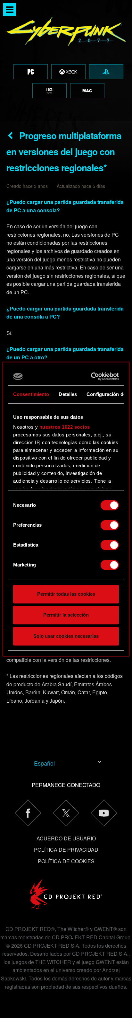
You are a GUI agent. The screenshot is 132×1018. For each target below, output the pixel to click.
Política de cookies (66, 861)
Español (44, 763)
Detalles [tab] (68, 394)
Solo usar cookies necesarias (66, 636)
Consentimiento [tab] (31, 394)
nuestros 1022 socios (64, 427)
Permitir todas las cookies (66, 594)
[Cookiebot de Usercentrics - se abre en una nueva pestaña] (91, 376)
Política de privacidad (66, 849)
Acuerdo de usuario (66, 838)
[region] (66, 60)
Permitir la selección (66, 615)
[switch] (110, 525)
